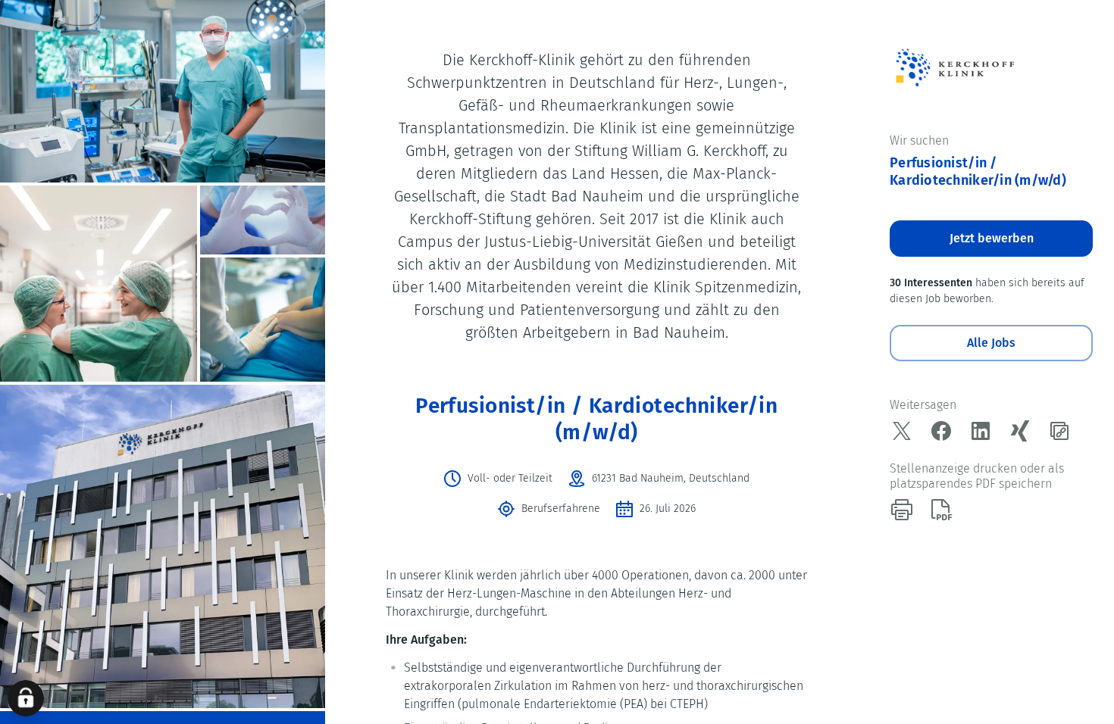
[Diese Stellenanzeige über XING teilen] (1020, 431)
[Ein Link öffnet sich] (954, 66)
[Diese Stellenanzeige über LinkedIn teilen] (980, 431)
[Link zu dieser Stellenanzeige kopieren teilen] (1059, 431)
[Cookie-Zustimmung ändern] (26, 698)
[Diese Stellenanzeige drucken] (902, 510)
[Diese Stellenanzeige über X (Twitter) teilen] (902, 431)
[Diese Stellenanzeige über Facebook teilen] (941, 431)
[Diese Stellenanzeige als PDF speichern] (941, 510)
